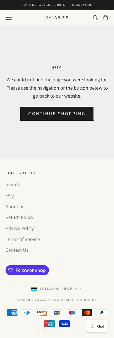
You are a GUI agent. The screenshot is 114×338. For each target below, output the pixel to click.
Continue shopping (57, 114)
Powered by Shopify (75, 300)
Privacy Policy (20, 228)
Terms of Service (23, 239)
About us (15, 206)
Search (13, 184)
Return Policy (19, 217)
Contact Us (17, 250)
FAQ (10, 195)
